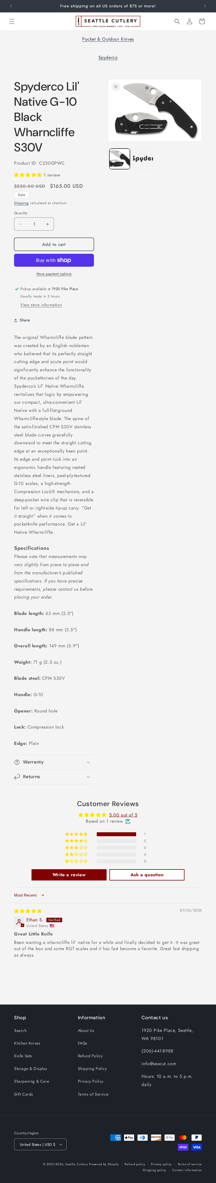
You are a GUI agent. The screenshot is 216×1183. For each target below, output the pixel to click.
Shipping (21, 203)
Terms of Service (93, 1094)
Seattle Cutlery (76, 1164)
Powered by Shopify (104, 1164)
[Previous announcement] (11, 6)
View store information (41, 305)
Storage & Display (30, 1068)
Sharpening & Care (31, 1081)
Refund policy (135, 1164)
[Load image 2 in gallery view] (143, 159)
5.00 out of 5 (123, 815)
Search (20, 1030)
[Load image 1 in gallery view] (119, 159)
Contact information (187, 1170)
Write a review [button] (69, 874)
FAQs (82, 1043)
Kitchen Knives (27, 1043)
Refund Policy (90, 1056)
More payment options (54, 273)
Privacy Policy (91, 1081)
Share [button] (25, 320)
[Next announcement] (205, 6)
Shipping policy (154, 1170)
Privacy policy (161, 1164)
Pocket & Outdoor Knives (108, 39)
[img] (28, 911)
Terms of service (190, 1164)
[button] (12, 21)
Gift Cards (23, 1094)
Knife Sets (23, 1056)
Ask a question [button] (146, 874)
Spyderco (108, 57)
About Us (86, 1030)
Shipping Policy (92, 1068)
